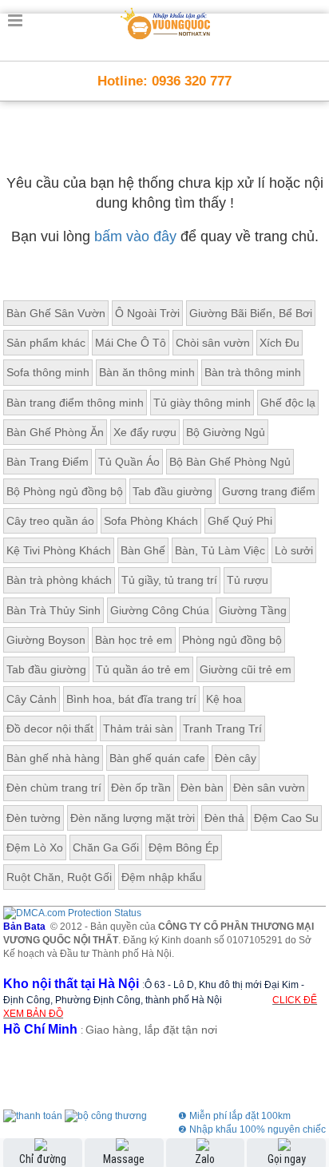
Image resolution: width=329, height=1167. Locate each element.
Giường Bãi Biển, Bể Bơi (250, 313)
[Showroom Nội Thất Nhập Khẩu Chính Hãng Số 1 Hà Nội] (166, 20)
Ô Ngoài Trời (147, 313)
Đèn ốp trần (141, 787)
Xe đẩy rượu (144, 432)
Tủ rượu (247, 580)
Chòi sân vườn (213, 342)
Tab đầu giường (172, 491)
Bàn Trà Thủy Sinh (53, 610)
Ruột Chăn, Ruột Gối (59, 877)
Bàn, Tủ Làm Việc (220, 550)
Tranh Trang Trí (222, 728)
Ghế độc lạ (287, 402)
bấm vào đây (135, 236)
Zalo (205, 1159)
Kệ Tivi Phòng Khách (58, 550)
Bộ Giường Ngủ (225, 432)
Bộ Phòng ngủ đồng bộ (64, 491)
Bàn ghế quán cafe (157, 758)
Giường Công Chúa (159, 610)
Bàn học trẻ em (133, 639)
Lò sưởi (294, 550)
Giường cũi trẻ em (245, 669)
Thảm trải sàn (138, 728)
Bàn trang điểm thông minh (75, 402)
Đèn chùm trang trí (53, 787)
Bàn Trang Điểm (47, 461)
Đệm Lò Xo (34, 847)
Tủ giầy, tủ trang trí (169, 580)
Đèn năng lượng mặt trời (132, 818)
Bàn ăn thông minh (147, 372)
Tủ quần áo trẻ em (143, 669)
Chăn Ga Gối (106, 847)
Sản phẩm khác (45, 342)
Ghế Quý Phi (240, 520)
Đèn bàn (202, 787)
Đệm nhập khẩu (161, 877)
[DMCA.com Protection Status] (72, 913)
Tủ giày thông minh (202, 402)
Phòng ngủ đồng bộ (232, 639)
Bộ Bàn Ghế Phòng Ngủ (230, 461)
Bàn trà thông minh (252, 372)
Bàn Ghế (143, 550)
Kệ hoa (224, 699)
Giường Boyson (45, 639)
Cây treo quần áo (50, 520)
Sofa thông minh (47, 372)
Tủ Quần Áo (129, 461)
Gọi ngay (287, 1159)
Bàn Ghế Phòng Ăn (55, 432)
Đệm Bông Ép (184, 847)
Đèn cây (235, 758)
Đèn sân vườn (269, 787)
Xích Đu (279, 342)
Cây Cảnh (31, 699)
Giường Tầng (253, 610)
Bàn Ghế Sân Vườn (55, 313)
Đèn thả (224, 818)
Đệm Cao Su (286, 818)
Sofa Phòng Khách (151, 520)
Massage (124, 1159)
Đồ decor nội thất (49, 728)
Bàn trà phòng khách (59, 580)
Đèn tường (33, 818)
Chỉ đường (42, 1159)
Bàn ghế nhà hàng (53, 758)
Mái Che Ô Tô (130, 342)
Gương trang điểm (268, 491)
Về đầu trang (308, 1090)
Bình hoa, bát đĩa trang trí (131, 699)
